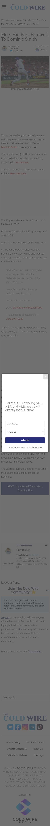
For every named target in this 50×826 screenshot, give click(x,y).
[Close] (45, 376)
